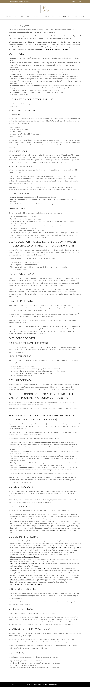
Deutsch (79, 1)
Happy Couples (47, 17)
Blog (58, 17)
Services (25, 17)
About (16, 17)
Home (8, 17)
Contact (67, 17)
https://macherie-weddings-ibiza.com (53, 49)
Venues (35, 17)
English (73, 1)
